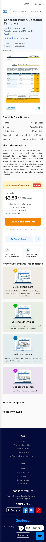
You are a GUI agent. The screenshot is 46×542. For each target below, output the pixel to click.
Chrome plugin (23, 480)
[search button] (41, 11)
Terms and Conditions (23, 445)
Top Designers (23, 476)
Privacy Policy (23, 448)
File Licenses (23, 441)
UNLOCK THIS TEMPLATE (23, 221)
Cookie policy (23, 452)
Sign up (38, 4)
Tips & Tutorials (23, 472)
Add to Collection (20, 239)
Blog (23, 469)
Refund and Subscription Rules (23, 456)
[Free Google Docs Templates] (5, 11)
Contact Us (23, 483)
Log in (26, 4)
